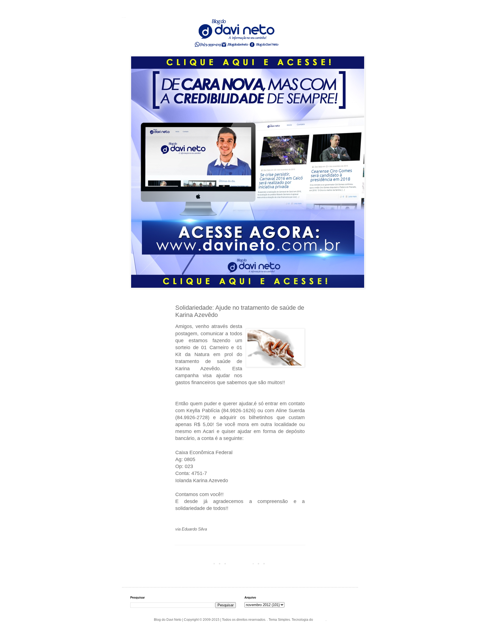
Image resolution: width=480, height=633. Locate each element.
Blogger (320, 620)
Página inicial (241, 563)
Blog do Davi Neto (124, 17)
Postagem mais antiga (286, 563)
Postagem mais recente (194, 563)
